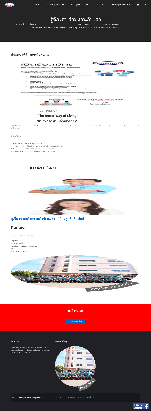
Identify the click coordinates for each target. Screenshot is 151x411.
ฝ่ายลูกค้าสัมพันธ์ (71, 218)
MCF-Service (37, 126)
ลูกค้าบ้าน (71, 397)
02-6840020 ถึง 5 (75, 321)
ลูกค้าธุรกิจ (75, 5)
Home (37, 5)
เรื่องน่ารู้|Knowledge (121, 5)
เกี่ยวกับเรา (101, 5)
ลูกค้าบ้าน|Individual (55, 5)
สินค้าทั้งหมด (90, 397)
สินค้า (88, 5)
